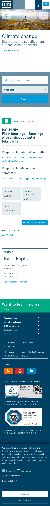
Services (7, 334)
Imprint (25, 356)
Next (43, 15)
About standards (10, 318)
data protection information (26, 459)
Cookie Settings (11, 356)
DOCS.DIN (11, 346)
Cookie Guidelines (36, 352)
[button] (11, 480)
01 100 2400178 (25, 404)
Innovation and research (13, 322)
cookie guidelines (10, 463)
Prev (6, 15)
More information (12, 50)
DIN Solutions (27, 342)
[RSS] (8, 371)
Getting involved (10, 330)
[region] (25, 466)
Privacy (22, 352)
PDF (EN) (8, 235)
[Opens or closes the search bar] (38, 5)
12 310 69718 (22, 432)
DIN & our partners (11, 326)
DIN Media (11, 342)
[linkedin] (31, 371)
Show (6, 309)
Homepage (9, 352)
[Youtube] (19, 371)
